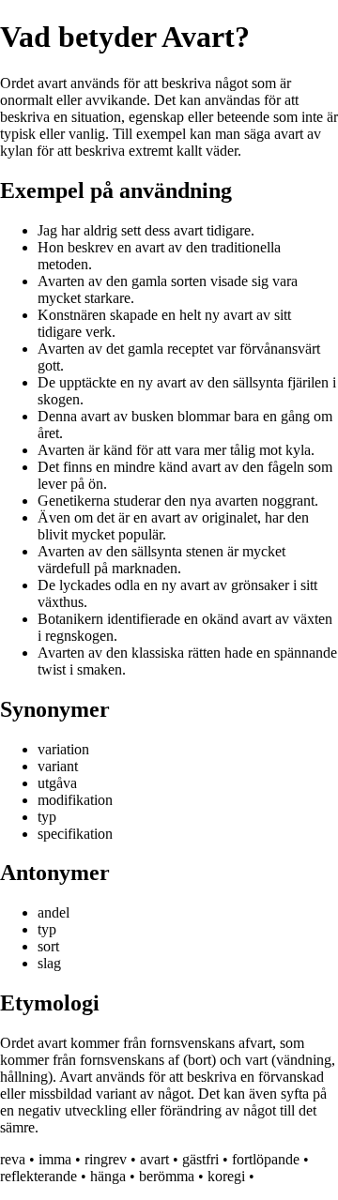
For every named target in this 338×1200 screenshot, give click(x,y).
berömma (166, 1176)
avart (154, 1159)
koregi (226, 1176)
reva (12, 1159)
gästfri (200, 1159)
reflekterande (38, 1176)
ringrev (105, 1159)
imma (54, 1159)
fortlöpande (266, 1159)
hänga (108, 1176)
